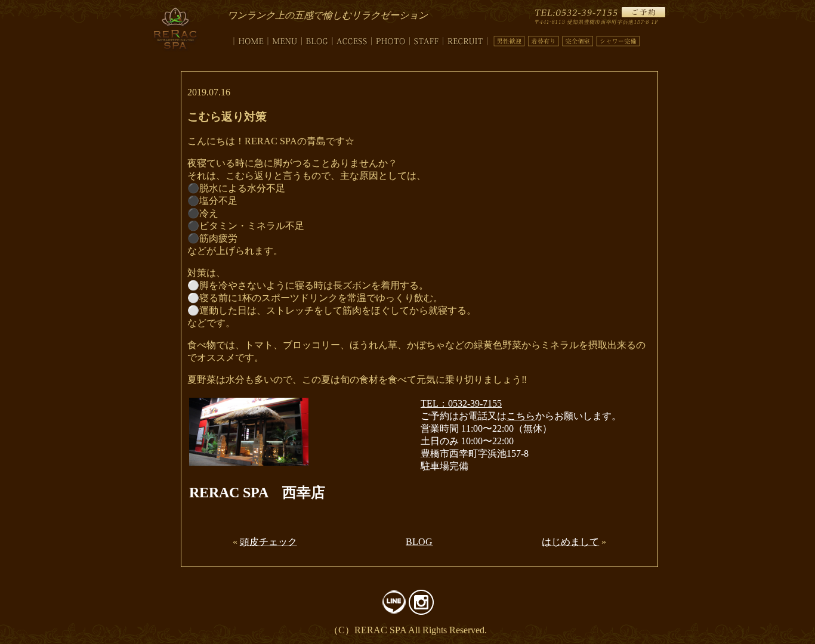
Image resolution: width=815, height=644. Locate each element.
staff (426, 39)
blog (317, 39)
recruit (465, 39)
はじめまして (570, 542)
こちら (521, 416)
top (247, 39)
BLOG (419, 542)
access (352, 39)
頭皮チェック (268, 542)
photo (391, 39)
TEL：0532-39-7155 (461, 403)
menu (285, 39)
